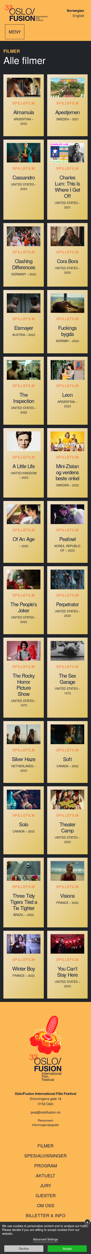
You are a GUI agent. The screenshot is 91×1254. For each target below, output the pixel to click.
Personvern (45, 1120)
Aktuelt (45, 1175)
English (78, 15)
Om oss (45, 1205)
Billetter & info (45, 1215)
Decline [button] (24, 1248)
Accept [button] (67, 1248)
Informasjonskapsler (45, 1125)
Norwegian (75, 10)
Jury (45, 1185)
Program (45, 1165)
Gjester (46, 1195)
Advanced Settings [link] (45, 1239)
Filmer (45, 1145)
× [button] (87, 1222)
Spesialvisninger (45, 1155)
